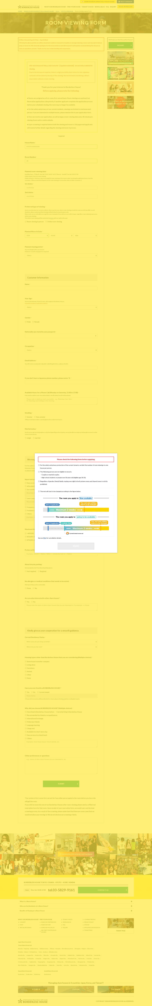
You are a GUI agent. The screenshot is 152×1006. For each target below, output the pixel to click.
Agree (76, 546)
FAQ (44, 538)
